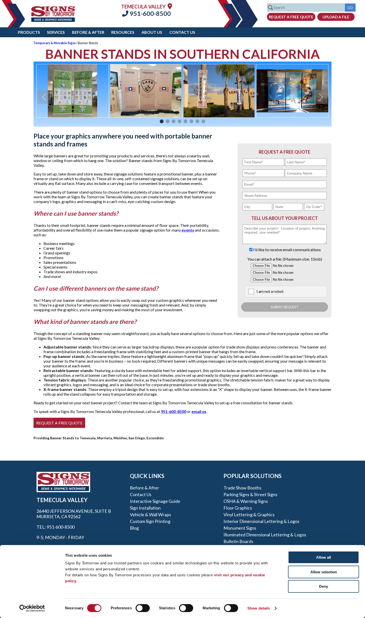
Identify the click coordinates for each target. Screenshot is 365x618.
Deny (323, 586)
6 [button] (191, 121)
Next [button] (321, 97)
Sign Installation (145, 508)
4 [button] (179, 121)
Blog (134, 528)
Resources (122, 32)
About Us (152, 32)
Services (56, 32)
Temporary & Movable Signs (55, 43)
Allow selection (323, 572)
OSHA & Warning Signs (245, 501)
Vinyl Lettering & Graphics (249, 514)
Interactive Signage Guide (155, 501)
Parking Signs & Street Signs (250, 494)
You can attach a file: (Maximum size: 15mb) (284, 259)
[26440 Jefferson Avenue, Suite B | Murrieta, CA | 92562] (170, 6)
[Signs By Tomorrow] (53, 20)
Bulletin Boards (238, 541)
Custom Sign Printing (150, 521)
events (188, 230)
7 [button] (197, 121)
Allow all (323, 557)
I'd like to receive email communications (287, 249)
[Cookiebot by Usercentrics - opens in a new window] (32, 608)
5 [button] (185, 121)
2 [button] (167, 121)
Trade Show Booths (242, 487)
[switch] (143, 608)
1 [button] (161, 121)
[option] (72, 91)
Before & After (88, 32)
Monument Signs (239, 528)
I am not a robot (270, 291)
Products (29, 32)
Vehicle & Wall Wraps (150, 514)
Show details (258, 608)
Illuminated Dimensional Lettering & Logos (264, 534)
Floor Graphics (237, 508)
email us (198, 411)
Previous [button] (44, 97)
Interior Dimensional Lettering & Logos (261, 521)
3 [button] (173, 121)
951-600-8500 (149, 13)
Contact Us (182, 32)
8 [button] (203, 121)
